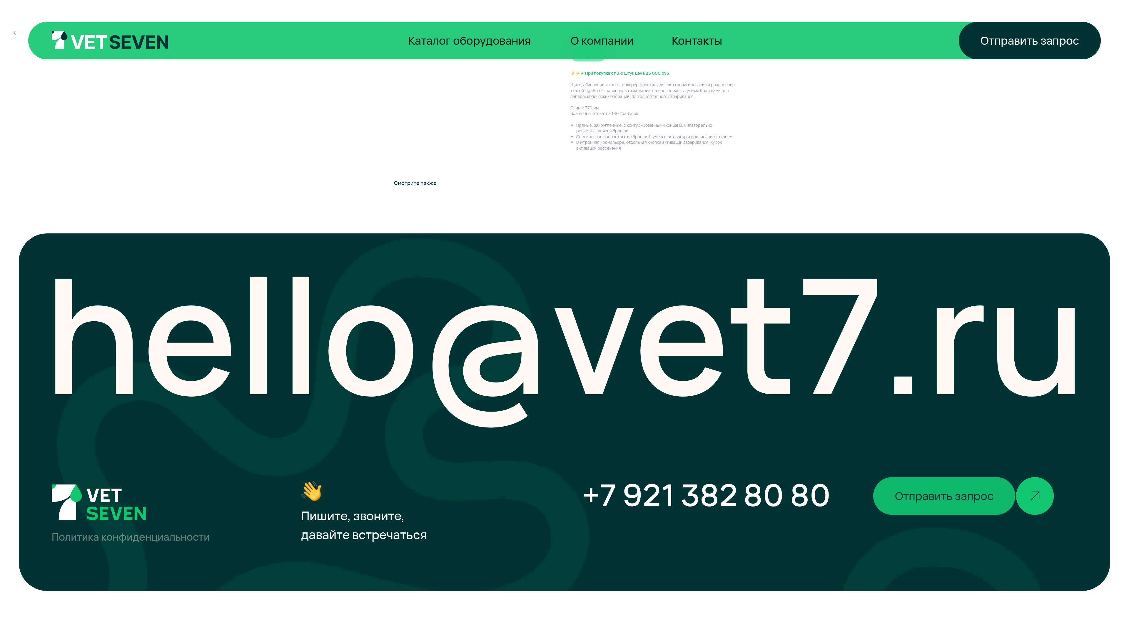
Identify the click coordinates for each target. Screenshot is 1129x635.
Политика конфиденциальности (131, 536)
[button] (1030, 40)
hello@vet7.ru (565, 333)
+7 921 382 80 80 (706, 494)
